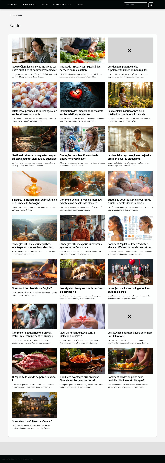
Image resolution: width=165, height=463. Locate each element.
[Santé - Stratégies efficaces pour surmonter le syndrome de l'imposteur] (82, 227)
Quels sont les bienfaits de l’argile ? (32, 288)
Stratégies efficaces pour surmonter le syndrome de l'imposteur (81, 246)
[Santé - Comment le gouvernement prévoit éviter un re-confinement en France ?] (34, 316)
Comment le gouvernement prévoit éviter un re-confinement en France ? (32, 334)
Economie (12, 4)
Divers (80, 4)
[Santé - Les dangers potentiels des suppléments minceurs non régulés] (130, 50)
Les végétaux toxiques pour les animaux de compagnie (82, 290)
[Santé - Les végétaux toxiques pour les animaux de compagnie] (82, 272)
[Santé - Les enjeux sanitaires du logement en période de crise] (130, 272)
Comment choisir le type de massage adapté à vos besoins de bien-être (81, 201)
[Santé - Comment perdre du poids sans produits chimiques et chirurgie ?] (130, 360)
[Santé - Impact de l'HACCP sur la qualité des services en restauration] (82, 50)
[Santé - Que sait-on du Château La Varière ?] (34, 405)
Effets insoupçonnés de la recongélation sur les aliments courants (34, 113)
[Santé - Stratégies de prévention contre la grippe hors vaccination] (82, 139)
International (29, 4)
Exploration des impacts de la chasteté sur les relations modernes (81, 113)
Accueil (12, 15)
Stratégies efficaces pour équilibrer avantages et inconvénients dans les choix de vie (32, 247)
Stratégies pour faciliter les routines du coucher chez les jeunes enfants (129, 201)
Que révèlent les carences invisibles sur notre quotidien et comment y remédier (34, 68)
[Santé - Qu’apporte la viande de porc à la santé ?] (34, 360)
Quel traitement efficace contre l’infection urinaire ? (77, 334)
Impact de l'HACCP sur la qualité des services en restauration (80, 68)
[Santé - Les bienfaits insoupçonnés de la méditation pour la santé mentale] (130, 94)
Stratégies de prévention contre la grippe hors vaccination (79, 157)
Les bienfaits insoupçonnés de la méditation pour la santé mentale (126, 113)
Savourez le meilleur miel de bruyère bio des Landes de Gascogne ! (34, 201)
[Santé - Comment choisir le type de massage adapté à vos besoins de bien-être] (82, 183)
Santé (45, 4)
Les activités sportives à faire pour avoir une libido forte (130, 334)
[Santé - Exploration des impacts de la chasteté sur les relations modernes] (82, 94)
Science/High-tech (62, 4)
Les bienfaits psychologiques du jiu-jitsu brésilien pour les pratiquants (130, 157)
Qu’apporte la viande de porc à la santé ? (34, 379)
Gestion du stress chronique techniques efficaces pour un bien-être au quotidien (34, 157)
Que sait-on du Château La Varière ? (32, 421)
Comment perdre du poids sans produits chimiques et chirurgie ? (126, 379)
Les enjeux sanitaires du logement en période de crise (129, 290)
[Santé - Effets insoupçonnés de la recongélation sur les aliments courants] (34, 94)
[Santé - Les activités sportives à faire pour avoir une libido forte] (130, 316)
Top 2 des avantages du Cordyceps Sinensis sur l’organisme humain (79, 379)
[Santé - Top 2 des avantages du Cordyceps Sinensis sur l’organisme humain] (82, 360)
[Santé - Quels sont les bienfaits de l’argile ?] (34, 272)
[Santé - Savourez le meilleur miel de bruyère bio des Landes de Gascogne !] (34, 183)
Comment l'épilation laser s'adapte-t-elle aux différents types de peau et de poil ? (129, 247)
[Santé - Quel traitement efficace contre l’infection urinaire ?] (82, 316)
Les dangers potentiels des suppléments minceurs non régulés (127, 68)
